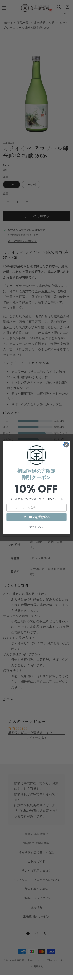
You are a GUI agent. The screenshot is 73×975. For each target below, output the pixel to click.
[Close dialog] (66, 444)
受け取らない (36, 526)
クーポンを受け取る (36, 517)
